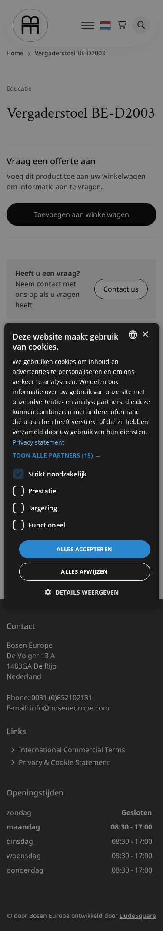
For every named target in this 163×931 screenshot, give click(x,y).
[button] (81, 455)
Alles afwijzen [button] (84, 571)
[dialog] (81, 465)
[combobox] (133, 334)
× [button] (145, 334)
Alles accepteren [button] (84, 549)
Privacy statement (38, 442)
